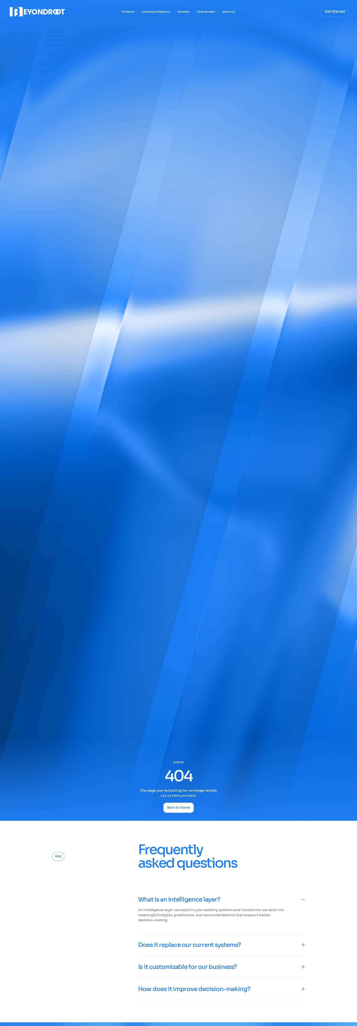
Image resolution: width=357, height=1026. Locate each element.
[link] (125, 989)
